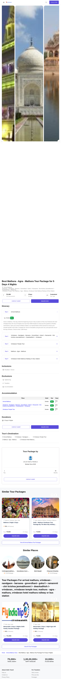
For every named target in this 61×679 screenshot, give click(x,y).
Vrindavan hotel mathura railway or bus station (41, 291)
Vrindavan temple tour (8, 291)
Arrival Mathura (7, 401)
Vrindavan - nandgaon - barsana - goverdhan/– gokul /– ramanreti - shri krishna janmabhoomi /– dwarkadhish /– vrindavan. (28, 289)
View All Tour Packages (30, 646)
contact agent (16, 301)
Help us (4, 672)
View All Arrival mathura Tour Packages (30, 542)
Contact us (5, 674)
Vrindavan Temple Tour (9, 409)
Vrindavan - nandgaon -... (23, 437)
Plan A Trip (54, 2)
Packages (34, 677)
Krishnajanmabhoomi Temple (8, 571)
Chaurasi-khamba (52, 571)
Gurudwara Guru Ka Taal (23, 571)
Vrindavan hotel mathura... (28, 439)
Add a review (35, 672)
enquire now (45, 301)
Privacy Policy (5, 677)
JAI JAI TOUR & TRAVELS (30, 461)
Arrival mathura (8, 287)
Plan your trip (35, 674)
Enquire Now (15, 536)
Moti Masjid (38, 571)
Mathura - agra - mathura (21, 291)
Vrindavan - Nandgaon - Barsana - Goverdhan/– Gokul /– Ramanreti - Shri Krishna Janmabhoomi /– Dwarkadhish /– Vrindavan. (22, 405)
